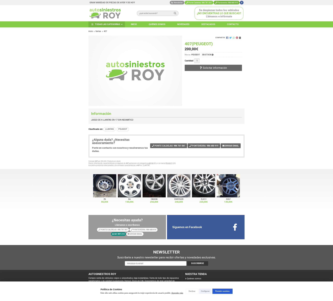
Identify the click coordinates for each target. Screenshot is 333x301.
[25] (104, 185)
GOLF (228, 199)
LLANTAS (150, 163)
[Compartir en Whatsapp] (234, 37)
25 (105, 199)
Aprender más (177, 293)
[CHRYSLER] (178, 185)
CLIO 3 (203, 199)
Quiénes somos (194, 278)
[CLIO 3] (203, 185)
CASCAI (154, 199)
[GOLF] (228, 185)
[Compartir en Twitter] (230, 37)
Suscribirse (197, 263)
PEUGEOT (168, 163)
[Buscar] (175, 13)
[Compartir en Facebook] (227, 37)
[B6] (129, 185)
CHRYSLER (178, 199)
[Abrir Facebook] (241, 3)
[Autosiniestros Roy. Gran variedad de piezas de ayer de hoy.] (105, 13)
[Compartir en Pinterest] (237, 37)
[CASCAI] (154, 185)
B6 (129, 199)
